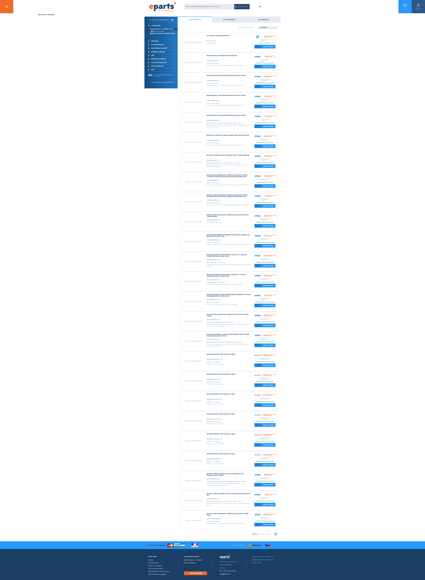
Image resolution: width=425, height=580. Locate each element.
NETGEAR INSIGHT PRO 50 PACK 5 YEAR (221, 354)
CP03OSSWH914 (212, 499)
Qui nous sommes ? (156, 569)
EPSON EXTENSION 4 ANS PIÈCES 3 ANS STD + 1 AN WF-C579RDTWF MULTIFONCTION (226, 275)
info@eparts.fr (225, 574)
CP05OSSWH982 (212, 140)
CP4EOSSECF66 (212, 479)
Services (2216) (158, 31)
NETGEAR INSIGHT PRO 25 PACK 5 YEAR (221, 414)
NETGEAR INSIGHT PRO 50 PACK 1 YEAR (221, 394)
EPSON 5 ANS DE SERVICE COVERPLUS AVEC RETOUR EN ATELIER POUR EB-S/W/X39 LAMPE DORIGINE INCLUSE (227, 175)
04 (266, 534)
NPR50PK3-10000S (213, 379)
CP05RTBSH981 (212, 61)
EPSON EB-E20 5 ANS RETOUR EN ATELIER (222, 55)
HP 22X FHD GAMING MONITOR (218, 36)
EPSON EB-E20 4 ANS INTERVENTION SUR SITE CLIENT (226, 95)
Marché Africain (190, 563)
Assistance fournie (159, 48)
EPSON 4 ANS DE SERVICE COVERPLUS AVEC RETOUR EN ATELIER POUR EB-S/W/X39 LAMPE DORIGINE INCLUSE (227, 195)
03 (262, 534)
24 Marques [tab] (263, 20)
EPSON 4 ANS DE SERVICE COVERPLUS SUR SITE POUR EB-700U (228, 514)
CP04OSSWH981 (212, 100)
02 (259, 534)
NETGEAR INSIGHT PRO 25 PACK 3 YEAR (221, 434)
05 (269, 534)
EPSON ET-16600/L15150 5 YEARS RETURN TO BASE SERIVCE (228, 155)
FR (260, 6)
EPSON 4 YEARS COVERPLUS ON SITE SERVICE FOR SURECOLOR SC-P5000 (225, 474)
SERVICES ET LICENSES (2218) (162, 29)
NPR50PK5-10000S (213, 359)
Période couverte (158, 59)
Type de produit (157, 44)
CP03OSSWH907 (212, 319)
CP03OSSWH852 (212, 220)
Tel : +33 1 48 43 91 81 (228, 571)
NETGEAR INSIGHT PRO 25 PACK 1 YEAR (221, 454)
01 (254, 534)
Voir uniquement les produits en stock (164, 75)
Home (150, 560)
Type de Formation (159, 62)
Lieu (152, 55)
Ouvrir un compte (155, 566)
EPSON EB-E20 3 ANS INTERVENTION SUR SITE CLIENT (226, 115)
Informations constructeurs (158, 571)
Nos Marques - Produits (193, 560)
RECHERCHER (242, 6)
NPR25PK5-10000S (213, 419)
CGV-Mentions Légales (157, 574)
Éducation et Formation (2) (163, 33)
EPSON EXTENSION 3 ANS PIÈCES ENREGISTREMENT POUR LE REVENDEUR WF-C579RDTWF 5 (229, 295)
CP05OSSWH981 (212, 80)
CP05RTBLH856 (212, 180)
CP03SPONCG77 (212, 299)
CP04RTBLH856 (212, 200)
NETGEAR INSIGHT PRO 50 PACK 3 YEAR (221, 374)
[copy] (214, 41)
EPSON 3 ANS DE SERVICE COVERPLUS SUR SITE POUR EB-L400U (228, 315)
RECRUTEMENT (196, 573)
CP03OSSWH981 (212, 120)
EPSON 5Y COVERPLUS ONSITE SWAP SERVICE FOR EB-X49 (228, 135)
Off (151, 75)
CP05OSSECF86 (212, 339)
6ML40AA (210, 41)
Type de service (157, 66)
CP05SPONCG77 (212, 260)
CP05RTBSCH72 (212, 160)
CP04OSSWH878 (212, 518)
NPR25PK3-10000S (213, 439)
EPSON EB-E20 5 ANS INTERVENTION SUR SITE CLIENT (226, 75)
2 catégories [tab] (229, 20)
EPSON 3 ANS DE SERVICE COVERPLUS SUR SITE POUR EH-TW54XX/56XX (228, 215)
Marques (154, 41)
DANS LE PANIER (268, 46)
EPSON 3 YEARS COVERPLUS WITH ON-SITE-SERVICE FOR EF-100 (229, 494)
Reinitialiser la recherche (163, 82)
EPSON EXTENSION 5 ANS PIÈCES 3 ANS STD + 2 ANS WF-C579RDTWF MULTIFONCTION (227, 255)
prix (152, 70)
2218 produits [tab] (194, 20)
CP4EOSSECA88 (212, 240)
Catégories (155, 25)
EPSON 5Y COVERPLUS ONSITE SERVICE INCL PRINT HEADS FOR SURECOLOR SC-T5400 (228, 335)
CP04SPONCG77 (212, 280)
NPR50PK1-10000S (213, 399)
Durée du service (158, 52)
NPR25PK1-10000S (213, 459)
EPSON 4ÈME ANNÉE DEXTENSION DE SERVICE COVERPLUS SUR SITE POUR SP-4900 (228, 235)
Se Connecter (153, 563)
